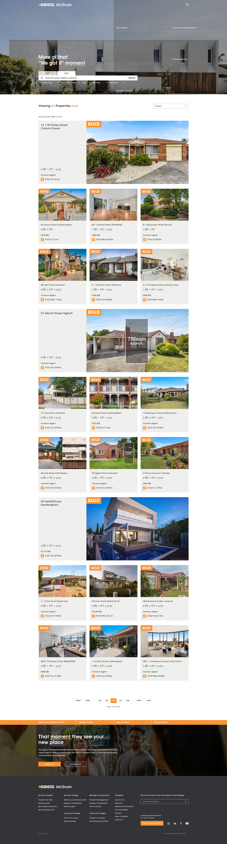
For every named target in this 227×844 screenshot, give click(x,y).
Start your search (71, 818)
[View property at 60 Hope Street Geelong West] (113, 404)
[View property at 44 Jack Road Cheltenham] (62, 464)
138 (127, 701)
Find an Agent (123, 722)
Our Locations (95, 806)
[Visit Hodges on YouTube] (187, 824)
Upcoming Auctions (46, 810)
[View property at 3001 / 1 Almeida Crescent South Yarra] (165, 653)
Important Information (124, 806)
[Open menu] (187, 5)
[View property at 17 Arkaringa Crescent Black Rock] (165, 404)
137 (120, 701)
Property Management (98, 800)
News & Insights (121, 816)
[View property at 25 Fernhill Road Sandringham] (113, 528)
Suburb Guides (86, 722)
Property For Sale (45, 800)
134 (99, 701)
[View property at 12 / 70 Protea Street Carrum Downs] (113, 152)
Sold (66, 73)
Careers (118, 813)
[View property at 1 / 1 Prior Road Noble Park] (62, 593)
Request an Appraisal (73, 803)
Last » (149, 701)
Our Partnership (121, 810)
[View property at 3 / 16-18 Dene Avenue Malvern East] (165, 276)
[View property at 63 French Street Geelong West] (62, 216)
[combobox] (61, 83)
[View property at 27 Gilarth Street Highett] (113, 340)
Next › (139, 701)
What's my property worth (51, 722)
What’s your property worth (75, 800)
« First (78, 701)
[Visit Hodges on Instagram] (168, 824)
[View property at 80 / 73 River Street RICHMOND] (113, 216)
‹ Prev (87, 701)
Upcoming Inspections (47, 806)
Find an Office (161, 722)
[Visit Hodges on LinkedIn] (175, 824)
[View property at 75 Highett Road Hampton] (113, 464)
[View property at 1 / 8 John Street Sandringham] (113, 653)
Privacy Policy (42, 833)
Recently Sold (44, 803)
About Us (49, 764)
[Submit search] (42, 78)
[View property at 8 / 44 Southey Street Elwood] (165, 216)
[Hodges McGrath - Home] (55, 4)
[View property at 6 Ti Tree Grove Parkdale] (62, 404)
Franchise (119, 820)
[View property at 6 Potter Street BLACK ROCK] (113, 593)
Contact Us (75, 764)
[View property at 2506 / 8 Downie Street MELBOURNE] (62, 653)
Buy (47, 73)
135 (106, 701)
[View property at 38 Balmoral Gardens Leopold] (165, 593)
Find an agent (69, 806)
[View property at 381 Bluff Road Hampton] (62, 276)
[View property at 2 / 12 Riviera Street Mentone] (113, 276)
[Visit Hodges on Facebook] (180, 824)
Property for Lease (97, 818)
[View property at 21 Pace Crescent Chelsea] (165, 464)
